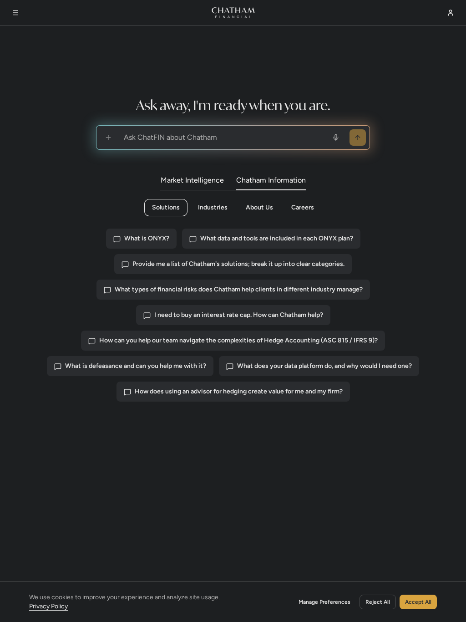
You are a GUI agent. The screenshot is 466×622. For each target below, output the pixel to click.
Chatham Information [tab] (271, 180)
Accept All (418, 602)
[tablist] (233, 180)
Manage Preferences (324, 602)
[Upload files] (108, 137)
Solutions (166, 207)
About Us (259, 207)
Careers (302, 207)
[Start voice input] (336, 137)
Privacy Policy (48, 606)
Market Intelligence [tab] (192, 180)
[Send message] (358, 137)
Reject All (377, 602)
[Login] (450, 13)
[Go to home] (233, 13)
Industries (213, 207)
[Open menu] (15, 13)
